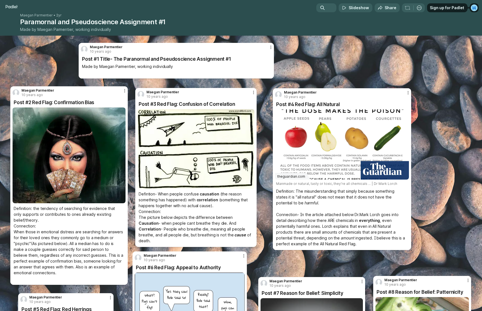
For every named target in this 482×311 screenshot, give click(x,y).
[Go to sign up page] (474, 7)
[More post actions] (468, 280)
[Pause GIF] (121, 198)
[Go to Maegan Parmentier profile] (378, 282)
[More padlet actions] (419, 7)
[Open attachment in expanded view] (196, 149)
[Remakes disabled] (407, 7)
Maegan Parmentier (36, 15)
